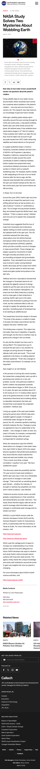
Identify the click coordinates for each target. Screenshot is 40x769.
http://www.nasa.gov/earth (13, 580)
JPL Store (4, 708)
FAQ (36, 750)
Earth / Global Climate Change (12, 727)
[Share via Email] (18, 82)
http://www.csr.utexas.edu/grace (15, 538)
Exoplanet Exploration (9, 729)
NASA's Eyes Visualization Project (13, 741)
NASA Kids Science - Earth (10, 724)
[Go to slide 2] (20, 60)
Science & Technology (9, 702)
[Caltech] (6, 678)
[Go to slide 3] (22, 60)
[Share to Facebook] (5, 82)
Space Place (5, 738)
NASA (4, 750)
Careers (4, 696)
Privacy (19, 750)
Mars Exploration (7, 732)
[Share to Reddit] (14, 82)
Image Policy (28, 750)
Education (5, 699)
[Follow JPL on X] (8, 670)
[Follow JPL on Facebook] (3, 670)
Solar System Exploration (10, 735)
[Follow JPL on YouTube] (17, 670)
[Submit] (4, 660)
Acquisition (5, 705)
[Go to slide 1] (18, 60)
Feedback (20, 754)
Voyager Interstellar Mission (11, 744)
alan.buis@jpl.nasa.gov (11, 602)
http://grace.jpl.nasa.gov (12, 534)
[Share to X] (9, 82)
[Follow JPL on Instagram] (12, 670)
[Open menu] (37, 3)
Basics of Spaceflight (9, 721)
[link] (20, 48)
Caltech (11, 750)
